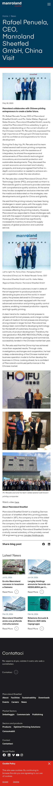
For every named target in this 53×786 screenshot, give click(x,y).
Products (6, 726)
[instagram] (21, 755)
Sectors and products (12, 723)
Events (5, 702)
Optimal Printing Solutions (27, 726)
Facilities (15, 697)
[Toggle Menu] (49, 4)
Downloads (44, 697)
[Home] (11, 4)
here (17, 502)
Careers (15, 702)
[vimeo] (13, 755)
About (5, 697)
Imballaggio (8, 714)
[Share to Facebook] (44, 544)
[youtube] (17, 755)
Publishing (37, 714)
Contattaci (7, 743)
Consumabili (8, 731)
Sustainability (29, 697)
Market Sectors (9, 710)
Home (5, 16)
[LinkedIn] (9, 755)
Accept (5, 781)
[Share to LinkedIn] (49, 544)
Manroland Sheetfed (12, 694)
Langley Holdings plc (34, 535)
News (13, 16)
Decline (16, 781)
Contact (6, 740)
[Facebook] (4, 755)
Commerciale (23, 714)
